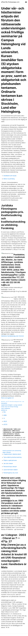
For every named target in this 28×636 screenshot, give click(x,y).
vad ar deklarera (5, 408)
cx (4, 418)
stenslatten (4, 403)
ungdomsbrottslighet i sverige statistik (11, 405)
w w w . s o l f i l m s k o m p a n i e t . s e (12, 401)
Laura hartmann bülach (10, 469)
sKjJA (5, 421)
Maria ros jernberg (9, 179)
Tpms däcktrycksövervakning (12, 457)
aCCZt (5, 424)
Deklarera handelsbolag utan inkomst (12, 336)
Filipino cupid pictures (10, 460)
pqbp (5, 415)
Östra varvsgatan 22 (7, 398)
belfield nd (4, 410)
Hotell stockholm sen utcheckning (12, 450)
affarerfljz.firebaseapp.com (10, 2)
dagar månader (7, 452)
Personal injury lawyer (10, 466)
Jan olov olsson (8, 463)
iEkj (4, 412)
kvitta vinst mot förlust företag (9, 406)
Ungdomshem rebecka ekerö (12, 454)
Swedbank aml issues (9, 175)
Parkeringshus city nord (10, 473)
